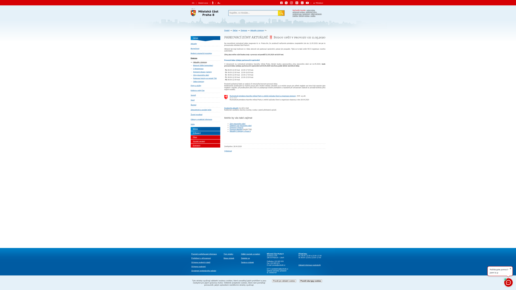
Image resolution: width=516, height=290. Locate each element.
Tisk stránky (228, 254)
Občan (235, 30)
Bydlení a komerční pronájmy (201, 53)
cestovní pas (297, 14)
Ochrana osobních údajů (200, 262)
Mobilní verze (203, 3)
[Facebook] (282, 3)
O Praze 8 (197, 133)
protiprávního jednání (203, 271)
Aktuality (194, 44)
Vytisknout (228, 151)
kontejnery (306, 14)
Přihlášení (319, 3)
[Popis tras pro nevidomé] (213, 3)
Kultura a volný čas (198, 90)
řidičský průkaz (304, 16)
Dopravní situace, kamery (202, 72)
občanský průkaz (299, 12)
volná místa (311, 10)
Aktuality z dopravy (257, 30)
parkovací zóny (311, 12)
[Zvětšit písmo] (218, 3)
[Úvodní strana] (205, 13)
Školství (193, 105)
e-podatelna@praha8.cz (279, 269)
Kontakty (196, 145)
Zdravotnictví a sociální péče (201, 110)
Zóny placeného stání (201, 75)
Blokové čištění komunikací (203, 65)
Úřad (195, 137)
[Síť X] (287, 3)
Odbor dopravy (198, 82)
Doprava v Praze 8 (236, 127)
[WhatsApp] (303, 3)
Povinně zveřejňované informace (204, 254)
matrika (295, 16)
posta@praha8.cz (278, 265)
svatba (312, 16)
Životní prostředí (196, 115)
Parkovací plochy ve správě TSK (205, 78)
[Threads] (297, 3)
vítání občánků (316, 14)
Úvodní (227, 30)
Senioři (193, 95)
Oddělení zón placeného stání (241, 126)
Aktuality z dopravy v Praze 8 (240, 131)
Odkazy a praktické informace (201, 119)
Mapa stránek (229, 258)
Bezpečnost (195, 49)
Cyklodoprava (198, 69)
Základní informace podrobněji (309, 265)
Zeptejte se (245, 258)
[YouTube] (308, 3)
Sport (193, 100)
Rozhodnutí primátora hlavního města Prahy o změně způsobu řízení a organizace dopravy (263, 96)
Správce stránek (247, 262)
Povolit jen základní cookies (284, 281)
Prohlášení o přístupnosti (201, 258)
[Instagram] (292, 3)
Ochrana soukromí (198, 267)
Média (195, 129)
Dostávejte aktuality (231, 108)
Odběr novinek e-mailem (250, 254)
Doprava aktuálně (236, 129)
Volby (193, 124)
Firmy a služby (196, 86)
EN (193, 3)
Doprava (244, 30)
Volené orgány (199, 141)
